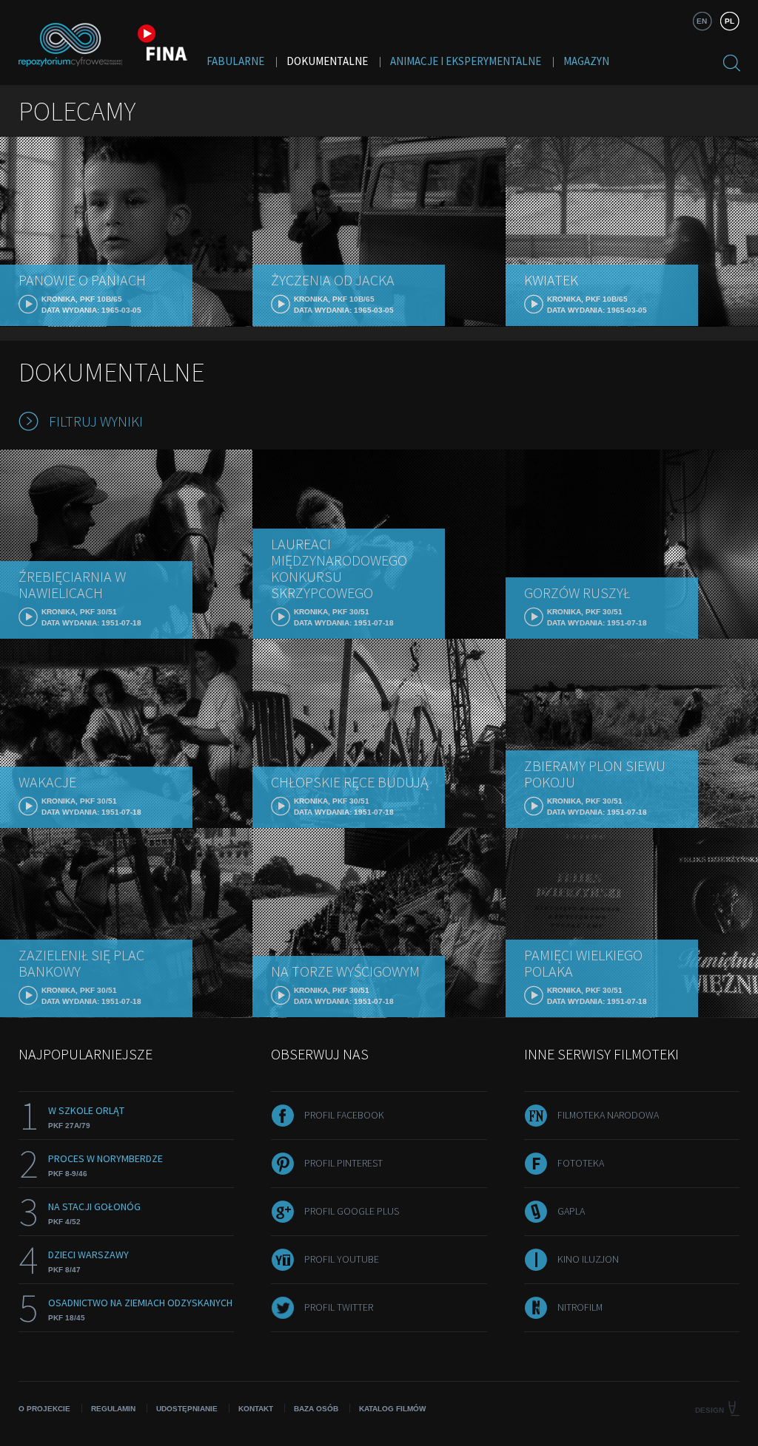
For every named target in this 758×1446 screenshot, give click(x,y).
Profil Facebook (344, 1114)
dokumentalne (327, 61)
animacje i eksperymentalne (465, 61)
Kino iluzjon (588, 1259)
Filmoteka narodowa (608, 1114)
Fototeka (580, 1163)
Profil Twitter (338, 1307)
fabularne (235, 61)
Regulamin (113, 1409)
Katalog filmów (392, 1409)
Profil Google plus (351, 1211)
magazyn (586, 61)
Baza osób (316, 1409)
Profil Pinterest (343, 1163)
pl (729, 21)
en (702, 21)
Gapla (571, 1211)
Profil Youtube (341, 1259)
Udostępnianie (187, 1409)
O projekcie (44, 1409)
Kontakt (255, 1409)
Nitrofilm (580, 1307)
